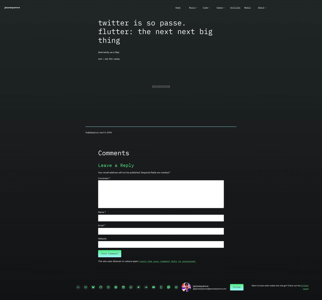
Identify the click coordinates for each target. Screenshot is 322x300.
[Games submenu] (224, 7)
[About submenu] (265, 7)
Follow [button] (236, 287)
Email (101, 225)
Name (102, 212)
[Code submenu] (209, 7)
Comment (104, 178)
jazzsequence (12, 7)
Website (102, 238)
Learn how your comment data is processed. (167, 261)
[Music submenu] (196, 7)
